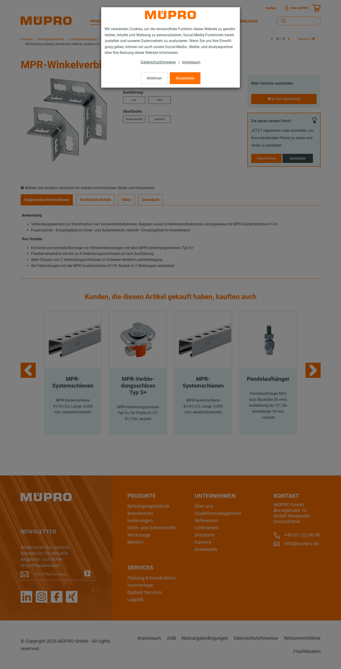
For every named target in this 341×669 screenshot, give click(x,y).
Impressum (191, 62)
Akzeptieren (185, 78)
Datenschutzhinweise (158, 62)
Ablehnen (154, 78)
